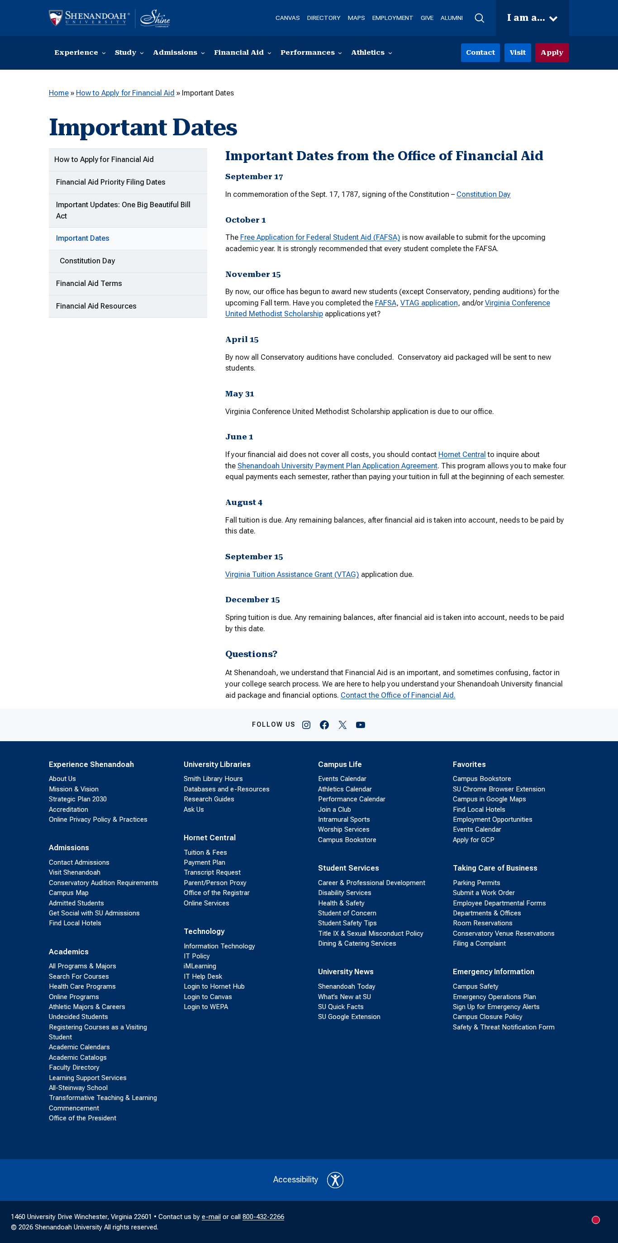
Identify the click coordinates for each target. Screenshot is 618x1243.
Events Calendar (342, 779)
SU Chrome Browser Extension (499, 789)
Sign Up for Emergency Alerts (496, 1007)
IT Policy (197, 956)
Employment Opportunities (492, 819)
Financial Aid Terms (89, 283)
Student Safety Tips (347, 923)
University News (346, 971)
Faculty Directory (74, 1067)
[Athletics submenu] (390, 53)
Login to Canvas (208, 997)
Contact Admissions (79, 862)
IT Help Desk (203, 976)
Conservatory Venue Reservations (504, 933)
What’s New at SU (344, 997)
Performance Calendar (351, 799)
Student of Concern (347, 913)
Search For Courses (79, 976)
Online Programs (74, 997)
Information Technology (219, 946)
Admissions (69, 847)
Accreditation (68, 809)
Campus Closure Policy (488, 1017)
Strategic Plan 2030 (78, 799)
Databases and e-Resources (227, 789)
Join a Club (334, 809)
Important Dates (82, 238)
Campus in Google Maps (489, 799)
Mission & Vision (74, 789)
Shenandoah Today (347, 986)
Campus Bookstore (347, 840)
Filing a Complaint (479, 943)
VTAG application (429, 303)
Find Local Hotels (75, 923)
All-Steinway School (78, 1088)
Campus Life (340, 764)
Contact (480, 52)
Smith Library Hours (213, 779)
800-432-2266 (263, 1217)
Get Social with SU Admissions (94, 913)
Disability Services (344, 893)
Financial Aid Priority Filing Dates (111, 182)
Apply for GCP (473, 840)
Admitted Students (76, 903)
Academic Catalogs (78, 1057)
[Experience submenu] (104, 53)
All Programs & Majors (82, 966)
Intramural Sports (344, 819)
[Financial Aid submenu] (269, 53)
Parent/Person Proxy (215, 883)
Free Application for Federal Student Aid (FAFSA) (320, 237)
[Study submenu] (142, 53)
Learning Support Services (88, 1078)
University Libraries (217, 764)
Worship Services (344, 829)
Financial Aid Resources (96, 306)
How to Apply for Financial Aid (125, 93)
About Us (62, 779)
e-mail (211, 1217)
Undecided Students (78, 1017)
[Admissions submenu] (203, 53)
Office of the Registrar (217, 893)
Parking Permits (476, 883)
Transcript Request (212, 872)
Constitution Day (87, 261)
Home (59, 93)
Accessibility (295, 1180)
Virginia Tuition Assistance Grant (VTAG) (292, 574)
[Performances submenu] (340, 53)
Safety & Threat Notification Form (504, 1027)
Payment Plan (204, 862)
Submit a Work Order (484, 893)
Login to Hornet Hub (214, 986)
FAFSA (385, 303)
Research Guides (209, 799)
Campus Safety (476, 986)
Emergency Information (493, 971)
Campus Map (69, 893)
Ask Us (194, 809)
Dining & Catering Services (357, 943)
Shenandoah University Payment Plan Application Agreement (337, 466)
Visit (517, 52)
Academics (69, 952)
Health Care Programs (82, 986)
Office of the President (82, 1118)
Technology (204, 931)
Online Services (206, 903)
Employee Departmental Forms (499, 903)
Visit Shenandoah (74, 872)
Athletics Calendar (345, 789)
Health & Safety (341, 903)
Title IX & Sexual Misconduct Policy (370, 933)
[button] (479, 18)
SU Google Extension (349, 1017)
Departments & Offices (487, 913)
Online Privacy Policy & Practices (98, 819)
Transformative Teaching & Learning (103, 1098)
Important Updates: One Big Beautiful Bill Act (123, 210)
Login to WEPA (206, 1007)
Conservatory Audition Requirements (103, 883)
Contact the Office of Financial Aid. (398, 695)
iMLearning (200, 966)
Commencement (74, 1108)
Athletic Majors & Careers (87, 1007)
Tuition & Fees (205, 852)
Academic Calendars (79, 1047)
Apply (552, 52)
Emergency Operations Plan (494, 997)
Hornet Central (462, 454)
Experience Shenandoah (91, 764)
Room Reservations (483, 923)
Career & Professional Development (371, 883)
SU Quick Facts (341, 1007)
